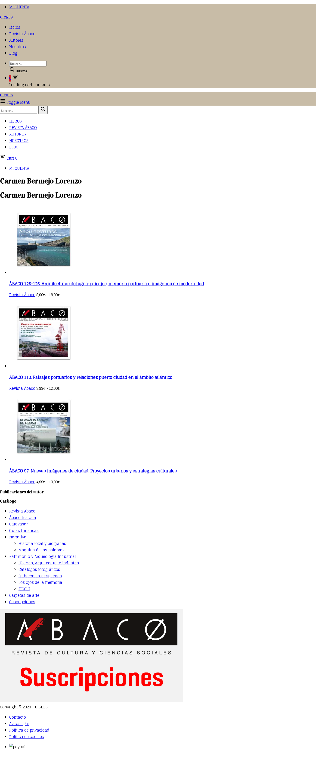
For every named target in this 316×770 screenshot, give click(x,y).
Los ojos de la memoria (40, 582)
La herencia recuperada (40, 576)
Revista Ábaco (22, 34)
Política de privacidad (29, 730)
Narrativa (17, 537)
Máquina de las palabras (42, 550)
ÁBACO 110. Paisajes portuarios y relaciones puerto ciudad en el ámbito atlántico (90, 377)
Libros (14, 27)
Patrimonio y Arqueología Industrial (42, 556)
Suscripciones (22, 602)
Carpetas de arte (24, 595)
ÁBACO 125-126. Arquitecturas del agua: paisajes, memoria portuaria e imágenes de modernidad (106, 283)
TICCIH (24, 589)
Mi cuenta (19, 7)
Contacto (17, 717)
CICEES (6, 17)
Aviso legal (19, 723)
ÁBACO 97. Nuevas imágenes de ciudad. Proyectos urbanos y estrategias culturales (93, 471)
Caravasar (18, 524)
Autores (16, 40)
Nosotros (17, 47)
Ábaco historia (22, 517)
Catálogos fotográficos (39, 569)
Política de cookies (26, 736)
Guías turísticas (24, 530)
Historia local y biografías (42, 543)
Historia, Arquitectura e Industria (49, 563)
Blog (13, 53)
